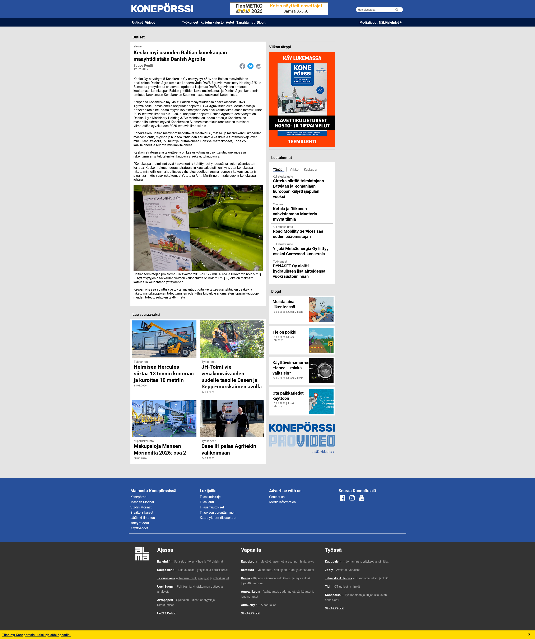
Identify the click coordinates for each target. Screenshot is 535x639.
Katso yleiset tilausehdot (218, 518)
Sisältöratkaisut (141, 513)
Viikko (294, 170)
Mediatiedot (368, 22)
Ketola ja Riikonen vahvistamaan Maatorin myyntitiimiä (295, 214)
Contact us (277, 497)
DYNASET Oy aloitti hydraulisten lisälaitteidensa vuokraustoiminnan (299, 271)
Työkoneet (190, 22)
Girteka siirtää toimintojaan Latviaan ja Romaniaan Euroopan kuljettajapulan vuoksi (298, 188)
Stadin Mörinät (141, 507)
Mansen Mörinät (142, 502)
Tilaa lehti (207, 502)
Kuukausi (310, 170)
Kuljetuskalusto (212, 22)
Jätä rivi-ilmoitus (142, 518)
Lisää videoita (323, 452)
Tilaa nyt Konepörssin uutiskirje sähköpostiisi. (36, 635)
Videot (150, 22)
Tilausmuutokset (212, 507)
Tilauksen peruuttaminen (217, 513)
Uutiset (137, 22)
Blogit (261, 22)
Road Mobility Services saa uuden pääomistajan (298, 233)
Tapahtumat (245, 22)
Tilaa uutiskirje (210, 497)
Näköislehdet (389, 22)
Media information (282, 502)
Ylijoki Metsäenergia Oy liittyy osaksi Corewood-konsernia (301, 251)
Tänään (278, 169)
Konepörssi (138, 497)
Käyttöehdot (139, 528)
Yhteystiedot (139, 523)
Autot (230, 22)
